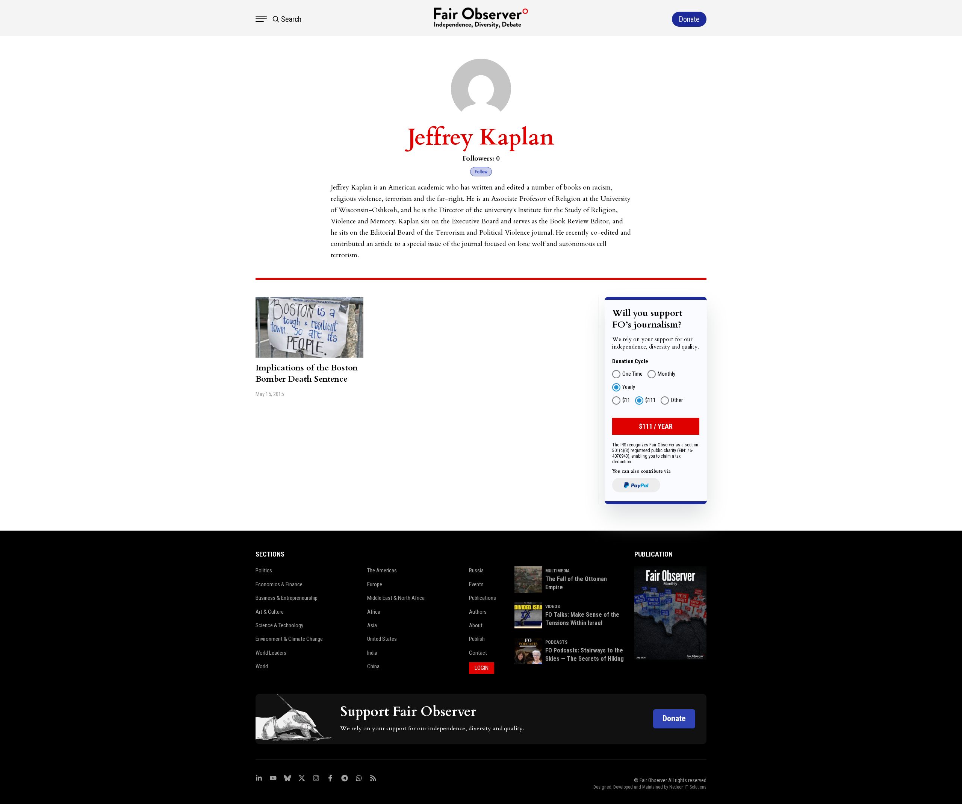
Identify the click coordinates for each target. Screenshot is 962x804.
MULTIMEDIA (557, 570)
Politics (264, 570)
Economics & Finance (279, 584)
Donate (674, 718)
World (262, 666)
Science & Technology (279, 625)
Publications (482, 598)
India (372, 652)
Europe (374, 584)
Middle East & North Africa (396, 598)
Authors (478, 611)
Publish (477, 639)
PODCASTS (556, 642)
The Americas (382, 570)
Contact (478, 652)
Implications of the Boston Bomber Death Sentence (307, 373)
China (373, 666)
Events (476, 584)
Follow (481, 171)
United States (382, 639)
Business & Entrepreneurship (287, 598)
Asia (372, 625)
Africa (373, 611)
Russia (476, 570)
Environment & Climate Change (289, 639)
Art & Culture (270, 611)
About (476, 625)
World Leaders (271, 652)
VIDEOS (552, 606)
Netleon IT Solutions (687, 787)
